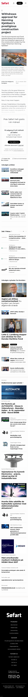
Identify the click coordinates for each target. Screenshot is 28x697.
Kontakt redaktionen (14, 657)
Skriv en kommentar (20, 158)
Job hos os (14, 662)
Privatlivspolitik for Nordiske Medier (14, 641)
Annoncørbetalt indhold (14, 649)
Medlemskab (14, 627)
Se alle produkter (14, 633)
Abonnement (14, 625)
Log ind (20, 145)
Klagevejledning (14, 646)
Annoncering (14, 630)
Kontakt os (14, 659)
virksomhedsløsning (18, 150)
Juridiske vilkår (14, 643)
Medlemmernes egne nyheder (11, 383)
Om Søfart (14, 665)
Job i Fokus (5, 231)
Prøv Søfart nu (14, 142)
